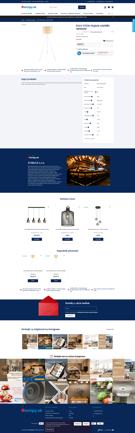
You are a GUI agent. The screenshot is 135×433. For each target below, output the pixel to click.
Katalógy (71, 413)
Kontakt (46, 1)
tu (59, 426)
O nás (70, 411)
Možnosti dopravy (110, 40)
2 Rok (98, 127)
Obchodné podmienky (26, 1)
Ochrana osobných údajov (38, 1)
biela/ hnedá (99, 100)
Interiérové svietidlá (101, 83)
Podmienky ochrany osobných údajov (54, 418)
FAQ (70, 415)
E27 (98, 92)
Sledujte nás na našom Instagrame (69, 356)
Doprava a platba (49, 411)
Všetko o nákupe (49, 415)
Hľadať (82, 7)
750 (98, 108)
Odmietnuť (78, 424)
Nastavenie (50, 429)
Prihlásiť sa (70, 315)
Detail (32, 281)
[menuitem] (27, 13)
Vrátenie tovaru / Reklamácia (52, 413)
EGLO (82, 34)
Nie (97, 135)
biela (98, 96)
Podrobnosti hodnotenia (96, 32)
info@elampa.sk (101, 1)
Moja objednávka (109, 1)
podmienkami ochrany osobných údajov (87, 312)
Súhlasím (86, 424)
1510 (98, 123)
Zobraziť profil (110, 329)
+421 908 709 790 (91, 1)
